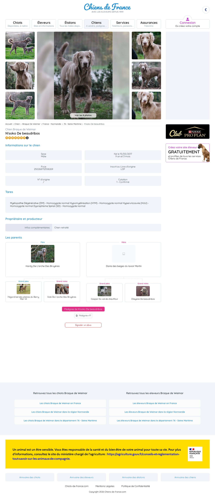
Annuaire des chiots (29, 477)
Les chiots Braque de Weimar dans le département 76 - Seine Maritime (60, 420)
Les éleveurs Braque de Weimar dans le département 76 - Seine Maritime (155, 420)
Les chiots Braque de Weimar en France (60, 403)
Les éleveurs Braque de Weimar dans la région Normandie (155, 411)
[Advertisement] (188, 76)
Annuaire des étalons (133, 477)
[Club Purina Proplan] (188, 131)
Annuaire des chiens (185, 477)
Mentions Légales (105, 486)
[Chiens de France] (107, 9)
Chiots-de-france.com (76, 486)
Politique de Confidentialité (135, 486)
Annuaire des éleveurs (81, 477)
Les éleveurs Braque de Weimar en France (155, 403)
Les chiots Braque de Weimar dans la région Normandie (60, 411)
